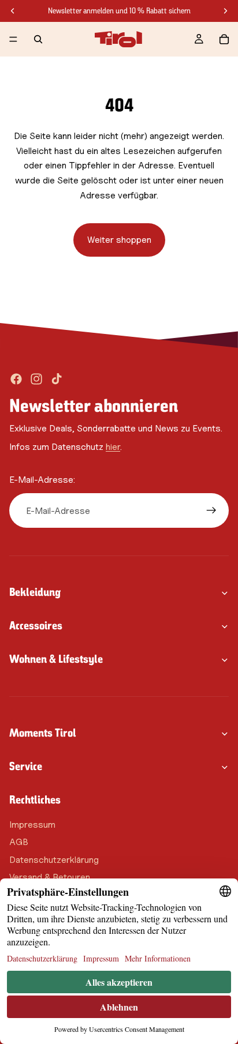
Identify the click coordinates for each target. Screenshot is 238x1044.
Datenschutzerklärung (54, 859)
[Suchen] (38, 39)
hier (113, 446)
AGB (18, 841)
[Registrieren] (211, 510)
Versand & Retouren (49, 877)
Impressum (32, 823)
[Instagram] (36, 379)
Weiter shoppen (119, 239)
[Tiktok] (57, 379)
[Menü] (13, 39)
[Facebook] (16, 379)
